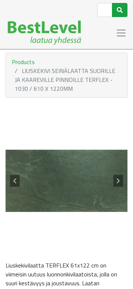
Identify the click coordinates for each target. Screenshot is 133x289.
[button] (15, 181)
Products (23, 61)
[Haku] (119, 10)
